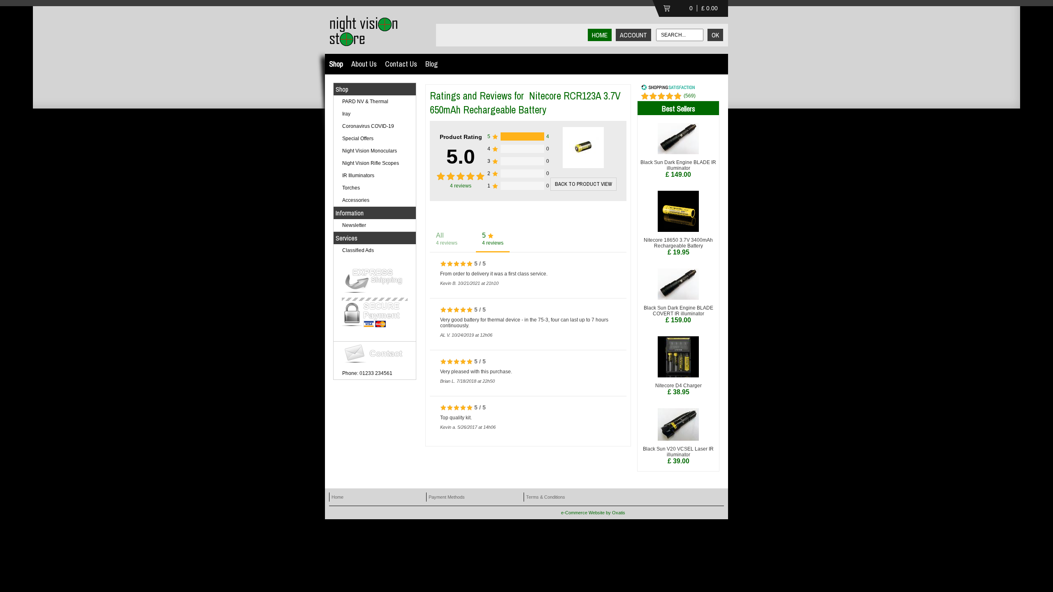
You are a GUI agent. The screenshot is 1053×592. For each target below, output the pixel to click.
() (690, 96)
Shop (336, 64)
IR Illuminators (358, 175)
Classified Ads (358, 250)
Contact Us (401, 64)
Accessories (355, 200)
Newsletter (354, 225)
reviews (460, 186)
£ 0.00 (709, 8)
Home (337, 497)
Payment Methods (447, 497)
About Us (364, 64)
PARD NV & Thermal (365, 101)
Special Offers (357, 138)
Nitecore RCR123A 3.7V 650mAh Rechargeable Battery (525, 103)
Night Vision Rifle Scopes (370, 163)
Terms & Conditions (545, 497)
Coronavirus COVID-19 (368, 126)
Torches (351, 188)
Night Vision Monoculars (369, 151)
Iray (346, 114)
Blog (431, 64)
